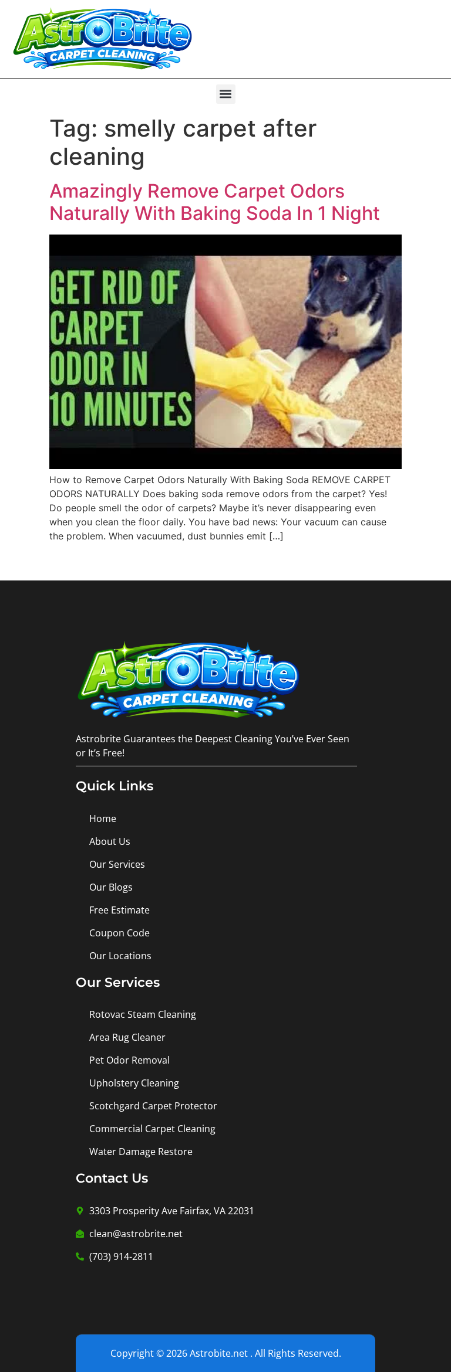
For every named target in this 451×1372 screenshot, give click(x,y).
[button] (225, 94)
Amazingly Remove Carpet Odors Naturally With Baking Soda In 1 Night (214, 202)
